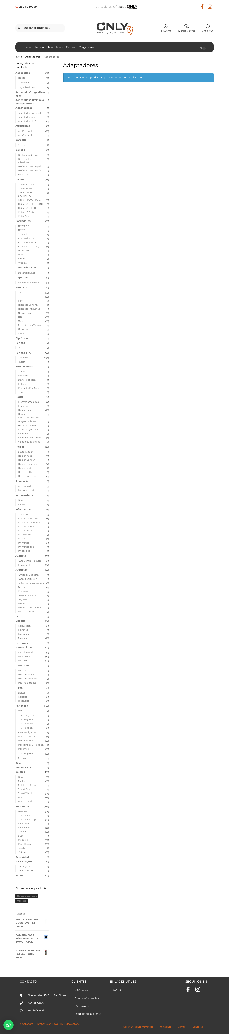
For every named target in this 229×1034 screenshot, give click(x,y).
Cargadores (23, 221)
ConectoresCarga (27, 819)
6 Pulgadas (27, 723)
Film (20, 300)
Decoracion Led (25, 267)
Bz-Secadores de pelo (30, 166)
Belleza (20, 150)
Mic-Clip (22, 670)
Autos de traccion (27, 578)
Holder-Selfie (25, 472)
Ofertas (21, 901)
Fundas (20, 342)
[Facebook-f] (188, 989)
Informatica (23, 509)
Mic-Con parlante (27, 678)
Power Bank (23, 767)
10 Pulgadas (27, 715)
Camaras (23, 591)
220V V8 (22, 234)
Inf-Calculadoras (27, 526)
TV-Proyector (25, 866)
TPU (20, 347)
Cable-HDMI (25, 188)
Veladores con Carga (29, 437)
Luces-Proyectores (28, 429)
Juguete (20, 555)
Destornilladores (27, 379)
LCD (20, 835)
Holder (19, 446)
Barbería (20, 140)
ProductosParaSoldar (29, 388)
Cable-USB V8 (26, 212)
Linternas (21, 643)
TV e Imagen (23, 861)
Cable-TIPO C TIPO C (29, 199)
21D (20, 292)
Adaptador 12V (26, 238)
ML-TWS (22, 660)
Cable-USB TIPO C (28, 208)
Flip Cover (21, 338)
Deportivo (21, 277)
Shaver (22, 145)
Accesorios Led (26, 486)
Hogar (21, 77)
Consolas (23, 514)
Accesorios (22, 72)
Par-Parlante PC (27, 736)
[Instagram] (198, 989)
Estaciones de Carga (29, 246)
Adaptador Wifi (26, 117)
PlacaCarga (24, 843)
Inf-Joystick (24, 534)
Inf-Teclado (24, 550)
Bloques (22, 587)
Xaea (21, 333)
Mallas (21, 781)
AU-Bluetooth (25, 131)
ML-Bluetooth (26, 652)
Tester (21, 392)
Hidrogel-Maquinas (29, 308)
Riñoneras (23, 700)
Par (20, 710)
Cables (19, 179)
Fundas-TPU (23, 352)
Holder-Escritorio (27, 464)
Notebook (23, 250)
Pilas (20, 254)
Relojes (20, 772)
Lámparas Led (26, 490)
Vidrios (22, 852)
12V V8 (21, 230)
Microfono (22, 665)
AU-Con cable (25, 135)
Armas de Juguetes (28, 574)
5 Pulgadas (27, 719)
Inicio (18, 56)
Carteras (22, 696)
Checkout (207, 30)
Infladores (23, 384)
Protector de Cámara (29, 325)
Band (21, 777)
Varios (21, 258)
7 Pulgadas (27, 727)
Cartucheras (24, 625)
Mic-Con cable (26, 674)
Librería (20, 620)
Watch (21, 797)
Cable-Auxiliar (26, 184)
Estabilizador (25, 451)
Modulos (23, 839)
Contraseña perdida (87, 998)
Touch (21, 848)
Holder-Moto (25, 468)
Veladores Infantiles (29, 441)
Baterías (22, 811)
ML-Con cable (25, 656)
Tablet (21, 361)
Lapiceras (23, 634)
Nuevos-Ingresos (27, 896)
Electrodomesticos (28, 401)
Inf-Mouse (23, 542)
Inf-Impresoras (26, 530)
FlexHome (24, 823)
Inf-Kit (21, 538)
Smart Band (25, 789)
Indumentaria (24, 495)
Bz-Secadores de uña (30, 170)
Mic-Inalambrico (27, 682)
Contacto (197, 1026)
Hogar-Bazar (25, 410)
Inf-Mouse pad (26, 546)
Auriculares (22, 125)
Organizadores (26, 87)
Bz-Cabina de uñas (28, 155)
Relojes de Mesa (27, 785)
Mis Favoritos (83, 1006)
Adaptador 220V (27, 242)
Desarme (23, 375)
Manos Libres (24, 647)
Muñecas (23, 603)
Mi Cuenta (166, 30)
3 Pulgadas (27, 753)
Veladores (23, 433)
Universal (23, 329)
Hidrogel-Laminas (28, 304)
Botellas (25, 82)
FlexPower (24, 827)
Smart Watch (25, 793)
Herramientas (24, 366)
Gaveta (22, 831)
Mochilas (23, 638)
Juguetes (21, 569)
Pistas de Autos (26, 611)
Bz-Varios (23, 174)
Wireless (22, 262)
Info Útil (118, 990)
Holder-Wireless (27, 476)
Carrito (182, 1026)
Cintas (21, 371)
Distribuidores (186, 30)
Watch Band (25, 801)
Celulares (23, 357)
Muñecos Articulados (29, 607)
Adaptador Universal (29, 113)
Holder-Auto (25, 455)
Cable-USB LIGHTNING (31, 204)
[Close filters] (50, 63)
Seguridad (22, 857)
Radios (22, 758)
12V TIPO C (23, 226)
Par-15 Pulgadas (27, 732)
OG (20, 317)
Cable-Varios (25, 216)
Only (20, 321)
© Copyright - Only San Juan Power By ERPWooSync (50, 1023)
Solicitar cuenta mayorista (138, 1026)
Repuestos (22, 806)
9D (19, 296)
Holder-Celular (26, 459)
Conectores (24, 815)
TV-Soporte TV (26, 870)
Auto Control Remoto (29, 560)
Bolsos (21, 692)
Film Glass (21, 287)
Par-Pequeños (26, 740)
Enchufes (23, 406)
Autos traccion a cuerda (31, 582)
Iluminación (22, 481)
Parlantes (21, 705)
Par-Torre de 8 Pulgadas (31, 744)
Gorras (21, 500)
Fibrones (23, 629)
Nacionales (24, 313)
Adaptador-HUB (27, 121)
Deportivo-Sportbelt (29, 282)
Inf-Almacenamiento (29, 522)
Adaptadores (33, 56)
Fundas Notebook (28, 518)
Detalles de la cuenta (88, 1013)
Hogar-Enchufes (27, 421)
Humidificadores (27, 425)
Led (17, 616)
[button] (8, 1025)
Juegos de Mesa (27, 595)
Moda (19, 687)
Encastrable (24, 565)
